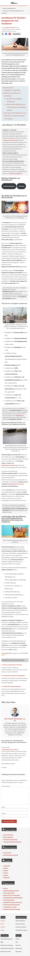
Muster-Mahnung (8, 837)
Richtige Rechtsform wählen (7, 948)
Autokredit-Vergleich (20, 920)
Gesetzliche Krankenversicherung (12, 902)
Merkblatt (19, 415)
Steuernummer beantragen (7, 945)
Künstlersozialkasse (16, 173)
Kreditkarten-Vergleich (21, 927)
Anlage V (5, 873)
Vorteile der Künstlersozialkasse (12, 686)
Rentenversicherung (11, 140)
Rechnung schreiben (8, 893)
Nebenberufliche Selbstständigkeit (13, 898)
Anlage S (5, 868)
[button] (3, 34)
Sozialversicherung (18, 484)
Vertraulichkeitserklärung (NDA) (12, 842)
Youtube (2, 930)
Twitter (2, 924)
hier (16, 159)
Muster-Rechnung (8, 835)
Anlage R (5, 875)
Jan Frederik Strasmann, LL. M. (11, 27)
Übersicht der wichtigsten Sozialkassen (14, 100)
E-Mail (3, 813)
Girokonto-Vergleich (20, 924)
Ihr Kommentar (6, 786)
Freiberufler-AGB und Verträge (11, 909)
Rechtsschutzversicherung (10, 855)
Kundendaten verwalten (10, 907)
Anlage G (5, 870)
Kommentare (16, 34)
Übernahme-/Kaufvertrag (10, 839)
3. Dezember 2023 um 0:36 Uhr (10, 749)
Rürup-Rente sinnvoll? (6, 951)
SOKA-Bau (21, 186)
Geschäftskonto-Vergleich (21, 930)
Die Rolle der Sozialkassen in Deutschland (12, 94)
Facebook (3, 920)
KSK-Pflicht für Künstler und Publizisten (14, 675)
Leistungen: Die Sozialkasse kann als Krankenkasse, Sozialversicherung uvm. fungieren (15, 116)
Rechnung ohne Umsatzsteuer (11, 895)
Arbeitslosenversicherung (9, 465)
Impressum (18, 945)
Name (3, 807)
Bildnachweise (19, 948)
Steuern (5, 888)
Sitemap (17, 939)
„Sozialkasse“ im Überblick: (12, 90)
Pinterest (3, 927)
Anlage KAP (6, 877)
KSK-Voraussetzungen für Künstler (12, 665)
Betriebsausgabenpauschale (11, 890)
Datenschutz (18, 951)
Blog (17, 942)
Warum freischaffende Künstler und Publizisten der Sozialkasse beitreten (16, 107)
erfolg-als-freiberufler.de (9, 8)
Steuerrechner (7, 853)
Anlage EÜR (6, 866)
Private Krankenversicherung (11, 904)
